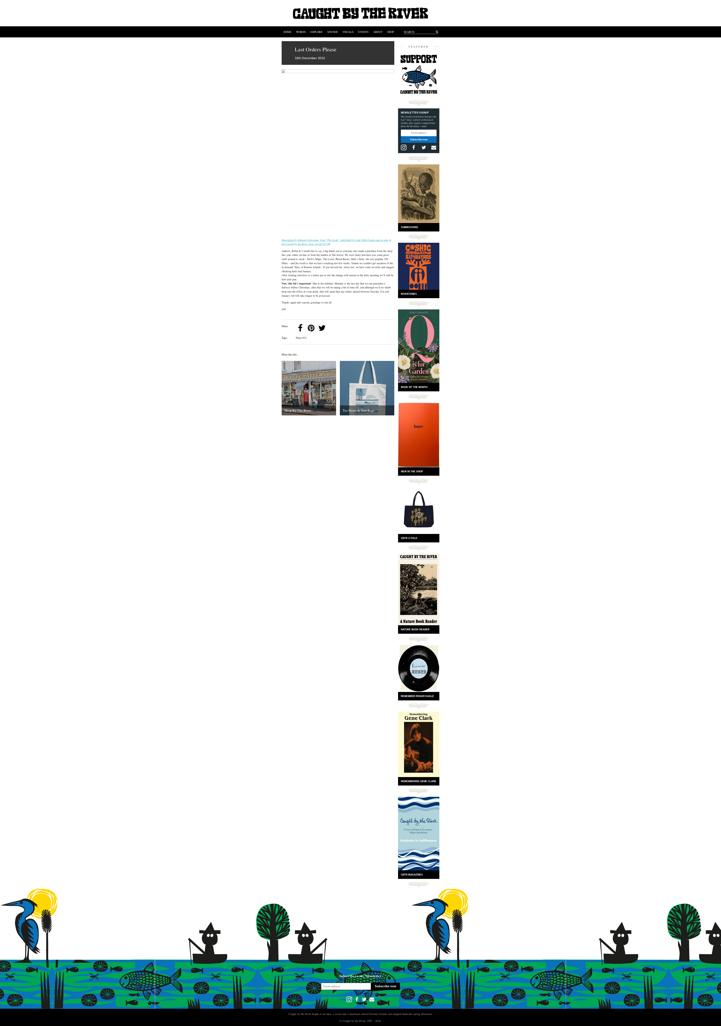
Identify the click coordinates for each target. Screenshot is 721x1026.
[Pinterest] (311, 328)
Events (363, 32)
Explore (316, 32)
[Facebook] (300, 328)
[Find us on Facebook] (413, 147)
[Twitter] (322, 328)
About (377, 32)
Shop (390, 32)
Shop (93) (301, 337)
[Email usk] (434, 147)
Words (301, 32)
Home (287, 32)
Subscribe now (419, 139)
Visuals (348, 32)
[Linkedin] (332, 328)
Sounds (332, 32)
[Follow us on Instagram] (404, 147)
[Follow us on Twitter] (424, 147)
